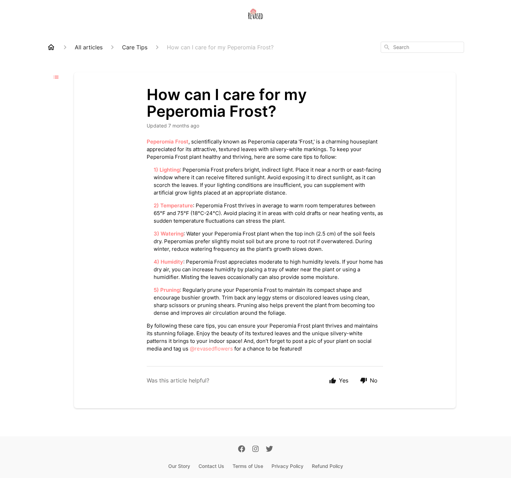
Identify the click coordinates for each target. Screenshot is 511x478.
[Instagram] (255, 449)
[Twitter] (269, 449)
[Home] (51, 47)
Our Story (179, 466)
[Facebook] (241, 449)
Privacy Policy (287, 466)
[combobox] (422, 47)
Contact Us (211, 466)
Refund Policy (327, 466)
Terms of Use (248, 466)
